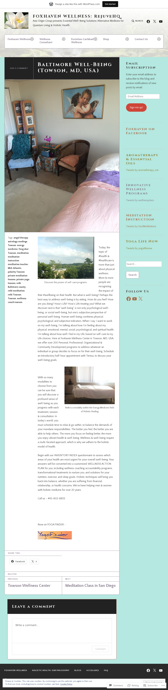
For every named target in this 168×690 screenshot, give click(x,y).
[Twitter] (154, 21)
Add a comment (19, 68)
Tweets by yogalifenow (139, 248)
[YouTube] (161, 21)
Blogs (77, 670)
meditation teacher (18, 264)
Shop (106, 39)
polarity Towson (16, 272)
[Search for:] (143, 265)
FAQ (106, 670)
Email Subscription (141, 65)
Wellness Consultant (46, 41)
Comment (100, 649)
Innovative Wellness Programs (138, 189)
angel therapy (21, 238)
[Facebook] (148, 21)
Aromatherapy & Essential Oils (142, 159)
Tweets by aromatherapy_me (142, 170)
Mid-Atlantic (14, 268)
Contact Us (141, 39)
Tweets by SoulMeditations (141, 226)
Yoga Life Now (142, 241)
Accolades (92, 670)
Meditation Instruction (140, 217)
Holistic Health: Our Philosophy (50, 670)
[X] (140, 298)
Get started (110, 4)
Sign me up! (136, 107)
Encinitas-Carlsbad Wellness (82, 41)
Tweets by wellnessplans (140, 200)
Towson (12, 298)
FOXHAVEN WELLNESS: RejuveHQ (77, 16)
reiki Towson (14, 294)
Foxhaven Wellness (19, 39)
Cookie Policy (66, 684)
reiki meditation (16, 290)
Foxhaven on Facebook (140, 131)
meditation (23, 253)
